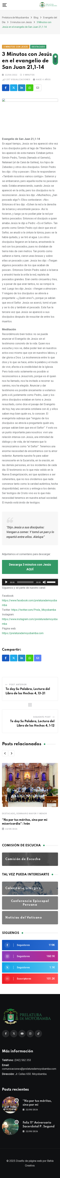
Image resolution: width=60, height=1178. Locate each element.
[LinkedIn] (21, 87)
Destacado (8, 813)
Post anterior (18, 684)
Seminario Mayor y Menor (31, 813)
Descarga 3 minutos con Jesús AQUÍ (30, 567)
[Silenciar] (44, 582)
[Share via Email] (37, 87)
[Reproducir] (6, 582)
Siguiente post (42, 717)
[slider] (51, 582)
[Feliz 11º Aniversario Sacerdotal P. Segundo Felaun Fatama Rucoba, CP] (10, 1126)
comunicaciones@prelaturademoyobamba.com (29, 1068)
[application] (30, 582)
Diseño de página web (29, 1160)
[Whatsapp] (29, 87)
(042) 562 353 (22, 1060)
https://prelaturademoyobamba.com (23, 633)
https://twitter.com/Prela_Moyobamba (33, 609)
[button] (5, 753)
